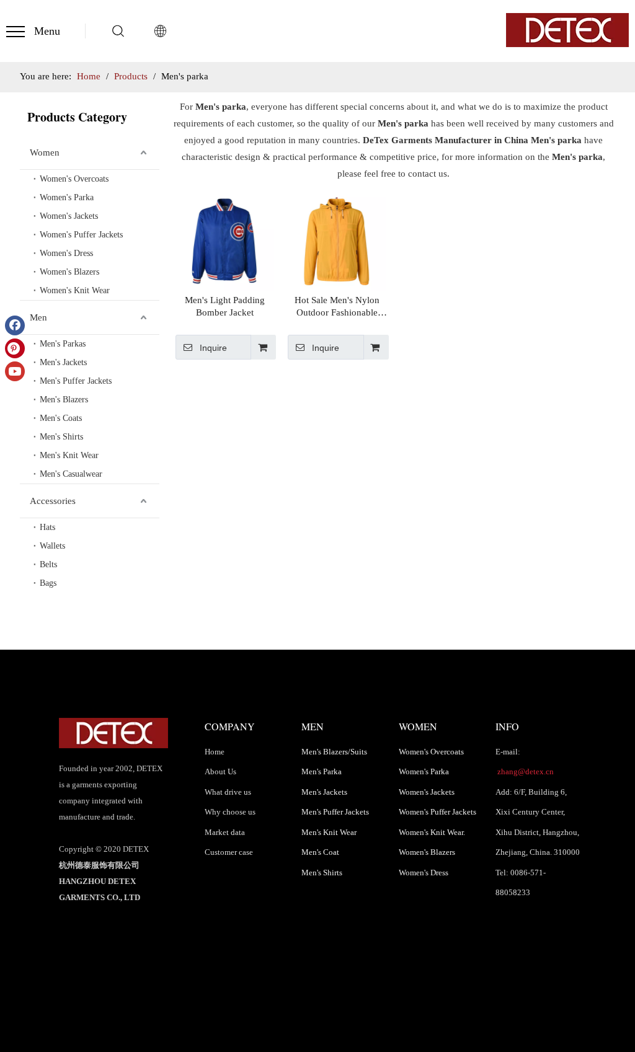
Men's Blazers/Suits (334, 751)
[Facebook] (15, 325)
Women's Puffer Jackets (81, 234)
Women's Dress (66, 253)
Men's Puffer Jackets (76, 381)
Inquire (213, 348)
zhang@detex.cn (524, 771)
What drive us (228, 792)
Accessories (53, 501)
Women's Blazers (69, 271)
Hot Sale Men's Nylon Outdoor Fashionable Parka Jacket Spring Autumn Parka (337, 307)
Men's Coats (61, 418)
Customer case (229, 852)
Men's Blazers (64, 399)
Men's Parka (321, 771)
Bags (48, 583)
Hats (47, 527)
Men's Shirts (61, 436)
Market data (225, 832)
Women (45, 152)
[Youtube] (15, 371)
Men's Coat (320, 852)
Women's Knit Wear (75, 290)
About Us (220, 771)
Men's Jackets (63, 362)
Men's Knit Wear (69, 455)
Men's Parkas (63, 343)
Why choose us (230, 811)
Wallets (52, 545)
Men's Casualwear (71, 474)
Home (214, 751)
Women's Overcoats (74, 178)
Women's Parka (67, 197)
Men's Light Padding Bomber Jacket (225, 306)
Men (38, 317)
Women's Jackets (69, 216)
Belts (48, 564)
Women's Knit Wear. (432, 832)
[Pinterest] (15, 348)
